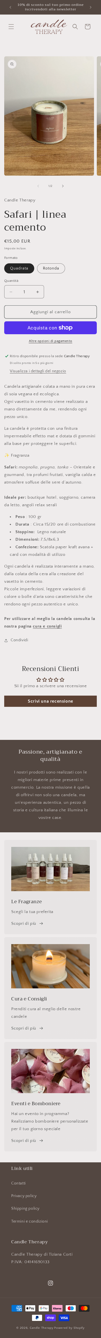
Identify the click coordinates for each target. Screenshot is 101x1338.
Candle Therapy (42, 1328)
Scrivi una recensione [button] (50, 701)
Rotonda (51, 268)
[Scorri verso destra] (63, 186)
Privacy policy (23, 1196)
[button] (11, 26)
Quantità (11, 281)
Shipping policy (25, 1208)
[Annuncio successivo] (90, 7)
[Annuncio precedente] (10, 7)
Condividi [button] (19, 640)
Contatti (18, 1183)
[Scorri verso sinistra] (38, 186)
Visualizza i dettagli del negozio (38, 371)
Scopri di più (23, 923)
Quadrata (19, 268)
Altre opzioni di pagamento (50, 341)
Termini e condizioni (29, 1221)
